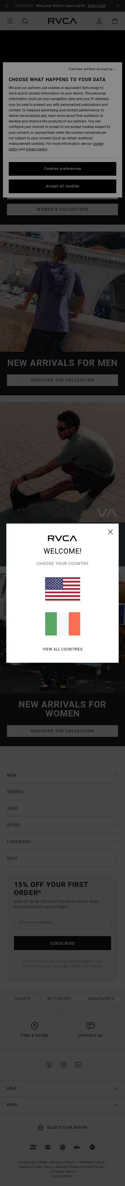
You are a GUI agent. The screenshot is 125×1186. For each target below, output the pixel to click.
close (110, 531)
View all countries (63, 649)
